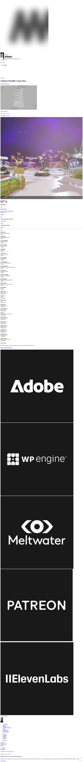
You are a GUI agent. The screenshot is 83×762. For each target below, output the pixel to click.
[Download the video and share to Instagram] (1, 202)
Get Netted (5, 729)
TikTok (4, 737)
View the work (3, 221)
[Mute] (78, 197)
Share (5, 65)
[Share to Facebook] (3, 202)
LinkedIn (4, 736)
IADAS (4, 725)
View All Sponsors (8, 347)
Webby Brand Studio (7, 727)
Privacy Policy (6, 731)
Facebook (5, 740)
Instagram (5, 735)
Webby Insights (6, 730)
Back (3, 65)
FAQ (4, 728)
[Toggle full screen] (81, 197)
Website (2, 227)
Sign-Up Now (3, 760)
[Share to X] (5, 202)
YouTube (4, 738)
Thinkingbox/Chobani (4, 83)
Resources (5, 726)
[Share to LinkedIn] (6, 202)
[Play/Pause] (2, 197)
